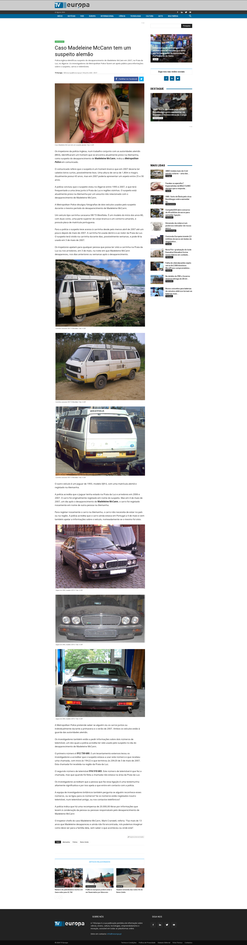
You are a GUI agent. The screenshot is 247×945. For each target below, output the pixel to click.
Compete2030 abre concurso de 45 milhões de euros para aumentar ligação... (177, 212)
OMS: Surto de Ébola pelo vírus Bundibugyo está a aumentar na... (178, 199)
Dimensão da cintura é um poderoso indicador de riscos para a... (178, 225)
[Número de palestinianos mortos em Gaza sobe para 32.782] (69, 878)
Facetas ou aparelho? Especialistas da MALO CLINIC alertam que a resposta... (178, 186)
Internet (119, 886)
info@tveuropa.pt (114, 934)
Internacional (107, 16)
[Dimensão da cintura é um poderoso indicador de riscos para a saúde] (157, 226)
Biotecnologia (170, 231)
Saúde (155, 59)
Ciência (122, 16)
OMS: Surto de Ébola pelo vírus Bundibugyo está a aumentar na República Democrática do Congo (170, 112)
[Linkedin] (182, 12)
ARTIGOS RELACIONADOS (99, 862)
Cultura (149, 16)
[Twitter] (186, 12)
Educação (169, 257)
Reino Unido (84, 842)
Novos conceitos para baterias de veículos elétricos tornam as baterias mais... (178, 291)
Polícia (75, 842)
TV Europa (58, 73)
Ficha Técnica (177, 943)
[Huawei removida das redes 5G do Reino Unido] (130, 878)
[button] (190, 16)
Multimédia (173, 16)
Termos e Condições (128, 943)
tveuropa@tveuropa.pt (74, 73)
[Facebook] (177, 12)
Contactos (188, 943)
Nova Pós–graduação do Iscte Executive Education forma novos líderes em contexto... (178, 252)
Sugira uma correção (136, 837)
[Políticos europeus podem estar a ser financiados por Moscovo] (100, 878)
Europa (92, 16)
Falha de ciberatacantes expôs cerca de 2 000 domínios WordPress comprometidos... (178, 265)
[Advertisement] (99, 30)
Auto (160, 16)
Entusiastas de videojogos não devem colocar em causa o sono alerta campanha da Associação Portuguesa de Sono (169, 52)
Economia (169, 217)
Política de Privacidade (147, 943)
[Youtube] (190, 12)
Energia (168, 176)
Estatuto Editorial (164, 943)
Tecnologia (135, 16)
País (82, 16)
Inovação (169, 296)
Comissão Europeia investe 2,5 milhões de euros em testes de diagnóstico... (178, 239)
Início (60, 16)
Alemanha (66, 842)
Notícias (71, 16)
